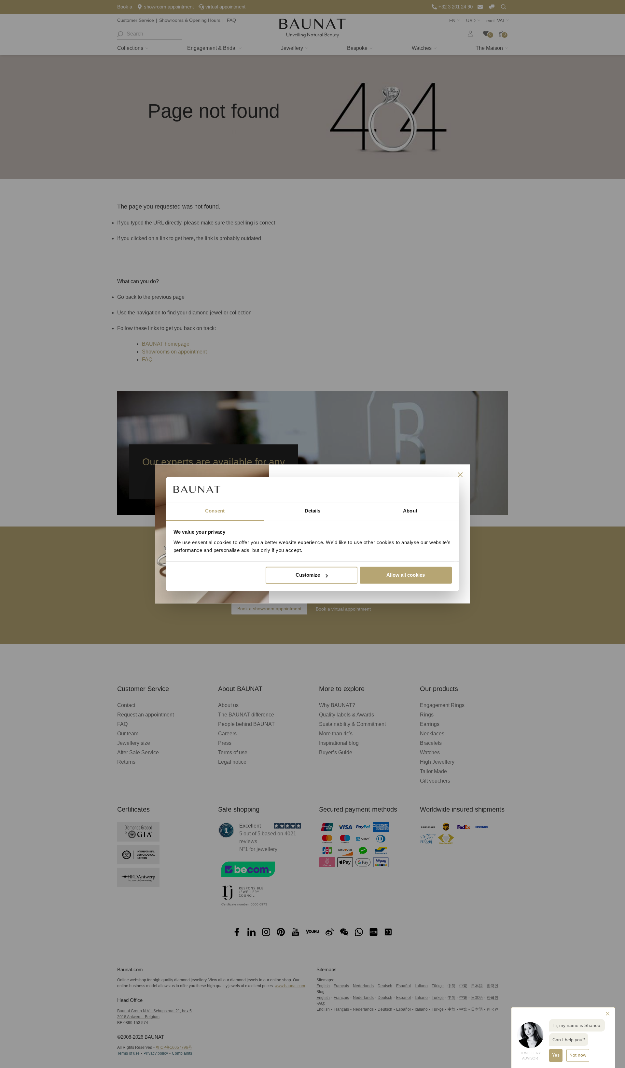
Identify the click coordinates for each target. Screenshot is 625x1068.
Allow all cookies (405, 575)
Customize (308, 575)
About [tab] (410, 510)
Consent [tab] (215, 510)
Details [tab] (313, 510)
